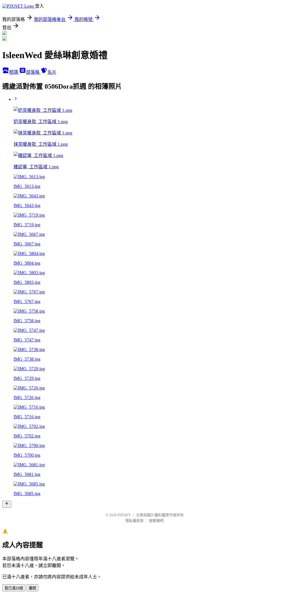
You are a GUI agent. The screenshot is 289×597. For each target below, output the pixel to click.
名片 (51, 72)
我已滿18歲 (14, 588)
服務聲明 (156, 520)
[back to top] (6, 504)
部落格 (33, 72)
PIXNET (124, 515)
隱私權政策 (134, 520)
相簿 (14, 72)
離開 (32, 588)
